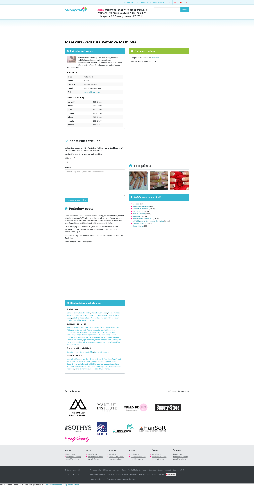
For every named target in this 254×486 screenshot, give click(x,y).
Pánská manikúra (82, 369)
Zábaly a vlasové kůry (81, 318)
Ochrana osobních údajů (118, 474)
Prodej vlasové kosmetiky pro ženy (105, 318)
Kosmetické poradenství (95, 342)
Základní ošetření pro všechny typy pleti (83, 327)
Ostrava (112, 450)
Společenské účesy (80, 315)
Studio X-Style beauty (141, 206)
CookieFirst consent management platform (62, 484)
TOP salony (117, 16)
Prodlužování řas (113, 342)
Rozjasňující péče (74, 335)
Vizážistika (89, 352)
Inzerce (133, 16)
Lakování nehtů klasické (90, 364)
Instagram (152, 474)
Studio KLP (137, 216)
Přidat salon (130, 2)
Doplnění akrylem (104, 359)
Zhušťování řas (73, 344)
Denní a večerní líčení (75, 352)
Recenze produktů (137, 9)
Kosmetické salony (76, 324)
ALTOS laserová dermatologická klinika (148, 221)
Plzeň (132, 450)
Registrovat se (158, 2)
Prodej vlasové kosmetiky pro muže (81, 320)
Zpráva (68, 167)
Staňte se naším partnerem (178, 391)
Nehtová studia (74, 355)
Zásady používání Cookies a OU (171, 470)
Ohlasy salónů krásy (111, 470)
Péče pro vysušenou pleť (97, 330)
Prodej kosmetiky (93, 337)
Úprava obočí (104, 335)
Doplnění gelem (110, 361)
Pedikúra (70, 369)
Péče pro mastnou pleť (106, 332)
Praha (68, 450)
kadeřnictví (70, 454)
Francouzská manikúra (110, 364)
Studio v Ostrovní (139, 223)
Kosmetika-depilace (141, 209)
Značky (121, 9)
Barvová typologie (101, 352)
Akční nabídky (138, 12)
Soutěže (124, 12)
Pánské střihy (84, 313)
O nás (124, 470)
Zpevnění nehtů (73, 364)
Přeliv (93, 313)
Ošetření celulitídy (88, 332)
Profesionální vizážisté (79, 348)
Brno (88, 450)
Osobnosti (110, 9)
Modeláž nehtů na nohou (100, 369)
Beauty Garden (139, 214)
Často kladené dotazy (137, 470)
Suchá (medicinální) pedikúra (98, 366)
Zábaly (103, 337)
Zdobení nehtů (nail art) (76, 366)
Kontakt (161, 474)
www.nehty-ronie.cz (92, 92)
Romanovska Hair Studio (143, 218)
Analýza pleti (106, 339)
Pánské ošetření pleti (90, 335)
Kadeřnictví (73, 309)
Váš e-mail (69, 158)
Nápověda (152, 470)
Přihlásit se (144, 2)
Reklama (133, 474)
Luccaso (136, 204)
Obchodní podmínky (98, 474)
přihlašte (155, 57)
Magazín (105, 16)
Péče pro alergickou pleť (109, 327)
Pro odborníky (95, 470)
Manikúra (71, 359)
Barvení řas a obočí (74, 339)
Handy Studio (138, 211)
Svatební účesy (94, 315)
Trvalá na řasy (113, 337)
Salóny (100, 9)
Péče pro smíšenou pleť (76, 330)
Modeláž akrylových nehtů (86, 359)
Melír (110, 313)
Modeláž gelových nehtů (93, 361)
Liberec (154, 450)
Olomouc (176, 450)
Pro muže (113, 12)
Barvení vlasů (101, 313)
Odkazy (142, 474)
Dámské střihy (72, 313)
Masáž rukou (115, 366)
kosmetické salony (73, 456)
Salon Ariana (138, 226)
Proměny (102, 12)
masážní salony (72, 459)
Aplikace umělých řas (91, 339)
